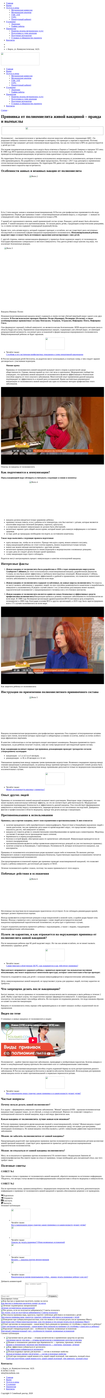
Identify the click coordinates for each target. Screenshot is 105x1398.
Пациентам (11, 28)
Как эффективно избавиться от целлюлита (24, 1349)
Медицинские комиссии (22, 10)
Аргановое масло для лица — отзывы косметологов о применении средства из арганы (44, 1340)
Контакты (10, 40)
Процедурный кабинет (21, 19)
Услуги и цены (12, 8)
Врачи (9, 5)
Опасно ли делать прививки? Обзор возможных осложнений (38, 1242)
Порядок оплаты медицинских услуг (27, 31)
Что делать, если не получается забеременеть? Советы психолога (29, 1312)
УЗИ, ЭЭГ (15, 15)
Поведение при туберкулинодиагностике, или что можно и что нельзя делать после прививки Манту (45, 1322)
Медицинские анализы (21, 12)
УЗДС (13, 17)
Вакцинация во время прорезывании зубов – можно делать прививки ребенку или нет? (49, 1277)
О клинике (11, 22)
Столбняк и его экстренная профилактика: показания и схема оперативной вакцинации (44, 354)
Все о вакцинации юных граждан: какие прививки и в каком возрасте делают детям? (43, 1093)
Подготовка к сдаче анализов (24, 33)
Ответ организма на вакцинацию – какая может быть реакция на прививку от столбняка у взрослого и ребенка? (50, 1326)
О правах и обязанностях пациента (26, 38)
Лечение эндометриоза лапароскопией (18, 1308)
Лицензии (15, 24)
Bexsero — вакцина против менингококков (30, 1260)
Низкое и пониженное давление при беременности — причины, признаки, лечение (42, 1345)
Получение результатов (21, 35)
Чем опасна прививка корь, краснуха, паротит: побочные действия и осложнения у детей (40, 1317)
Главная (9, 3)
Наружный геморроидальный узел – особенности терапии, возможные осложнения (37, 1331)
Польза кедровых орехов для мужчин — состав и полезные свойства (36, 1354)
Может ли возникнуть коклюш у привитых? (25, 789)
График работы (17, 26)
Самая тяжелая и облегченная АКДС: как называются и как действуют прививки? (42, 966)
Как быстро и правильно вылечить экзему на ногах (23, 1303)
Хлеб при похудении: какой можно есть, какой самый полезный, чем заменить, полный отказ (47, 1358)
